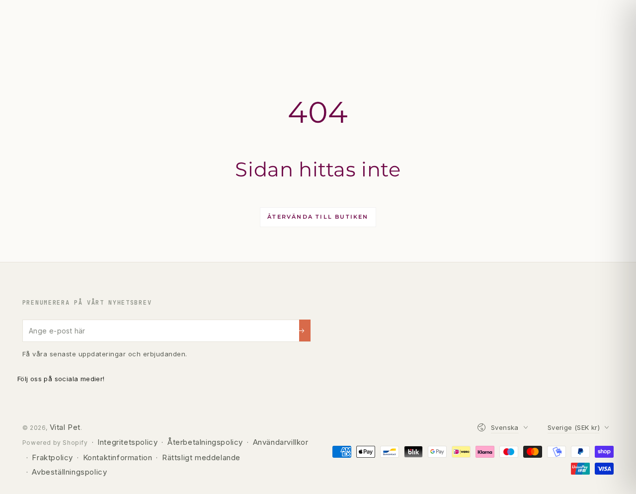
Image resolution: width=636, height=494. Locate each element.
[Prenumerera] (305, 330)
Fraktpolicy (52, 457)
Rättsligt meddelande (201, 457)
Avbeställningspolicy (69, 472)
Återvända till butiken (317, 216)
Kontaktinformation (118, 457)
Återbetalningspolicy (205, 442)
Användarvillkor (281, 442)
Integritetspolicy (127, 442)
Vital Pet (65, 427)
